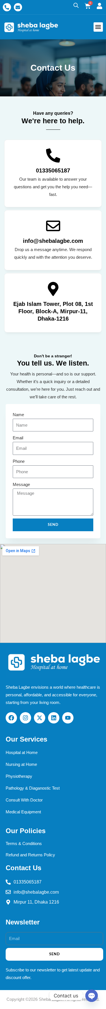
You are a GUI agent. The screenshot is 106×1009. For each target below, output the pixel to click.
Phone (19, 461)
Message (21, 484)
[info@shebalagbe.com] (53, 226)
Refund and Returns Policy (30, 855)
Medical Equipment (23, 812)
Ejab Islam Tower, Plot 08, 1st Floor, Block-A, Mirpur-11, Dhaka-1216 (53, 311)
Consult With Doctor (24, 800)
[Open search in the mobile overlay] (76, 5)
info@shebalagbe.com (53, 241)
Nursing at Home (21, 764)
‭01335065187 (53, 170)
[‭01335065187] (53, 155)
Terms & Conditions (24, 843)
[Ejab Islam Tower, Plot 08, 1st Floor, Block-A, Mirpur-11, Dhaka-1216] (53, 289)
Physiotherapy (19, 776)
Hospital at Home (22, 752)
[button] (98, 27)
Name (18, 414)
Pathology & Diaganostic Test (33, 788)
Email (18, 438)
